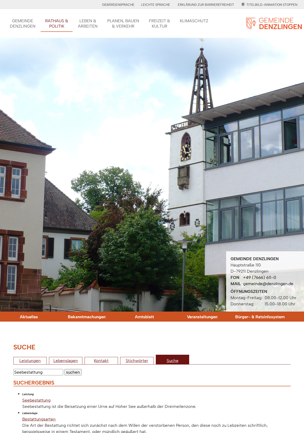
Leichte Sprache (155, 5)
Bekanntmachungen (86, 316)
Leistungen (30, 360)
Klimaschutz (194, 20)
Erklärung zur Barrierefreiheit (206, 5)
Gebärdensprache (118, 5)
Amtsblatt (144, 316)
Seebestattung (36, 400)
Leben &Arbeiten (87, 23)
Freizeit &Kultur (159, 23)
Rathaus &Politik (56, 23)
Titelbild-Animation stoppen (271, 5)
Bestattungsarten (39, 419)
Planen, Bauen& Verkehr (123, 23)
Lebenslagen (65, 360)
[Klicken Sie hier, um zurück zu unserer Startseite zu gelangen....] (274, 26)
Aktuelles (29, 316)
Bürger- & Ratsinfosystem (260, 316)
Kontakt (101, 360)
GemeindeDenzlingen (22, 23)
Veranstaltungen (202, 316)
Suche (172, 360)
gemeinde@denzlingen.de (268, 283)
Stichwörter (137, 360)
